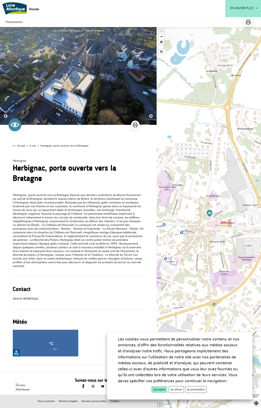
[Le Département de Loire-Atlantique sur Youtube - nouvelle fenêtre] (102, 386)
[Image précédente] (5, 76)
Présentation (14, 22)
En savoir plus (241, 8)
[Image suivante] (151, 76)
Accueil (21, 146)
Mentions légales (68, 401)
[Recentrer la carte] (161, 51)
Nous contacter (46, 401)
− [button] (161, 36)
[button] (161, 42)
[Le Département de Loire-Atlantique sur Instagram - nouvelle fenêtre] (93, 386)
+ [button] (161, 31)
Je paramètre (196, 389)
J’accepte (159, 389)
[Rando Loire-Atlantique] (22, 8)
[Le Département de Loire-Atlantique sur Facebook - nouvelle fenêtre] (83, 386)
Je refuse (176, 389)
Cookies (114, 401)
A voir (32, 146)
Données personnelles (94, 401)
